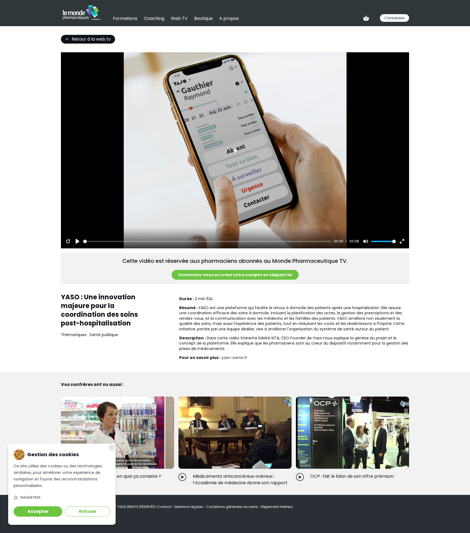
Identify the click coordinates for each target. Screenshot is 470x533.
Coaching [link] (154, 18)
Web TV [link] (179, 18)
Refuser (88, 511)
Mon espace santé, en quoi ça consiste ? (118, 476)
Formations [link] (125, 18)
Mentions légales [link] (189, 506)
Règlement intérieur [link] (277, 506)
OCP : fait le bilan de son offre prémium (352, 476)
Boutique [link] (203, 18)
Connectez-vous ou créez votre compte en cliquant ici (235, 275)
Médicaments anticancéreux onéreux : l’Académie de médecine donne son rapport (240, 479)
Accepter (38, 511)
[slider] (207, 241)
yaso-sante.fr (234, 357)
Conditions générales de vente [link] (232, 506)
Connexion (394, 18)
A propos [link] (229, 18)
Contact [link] (164, 506)
